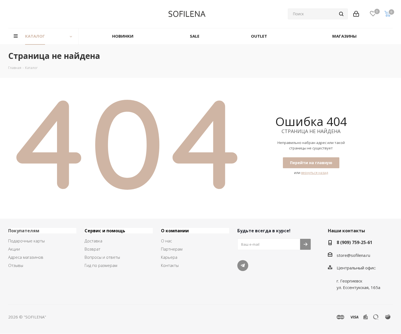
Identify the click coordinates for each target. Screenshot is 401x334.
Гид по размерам (101, 265)
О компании (175, 230)
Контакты (170, 265)
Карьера (169, 257)
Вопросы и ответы (102, 257)
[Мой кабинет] (356, 14)
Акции (14, 249)
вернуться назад (314, 172)
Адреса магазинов (25, 257)
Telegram (242, 265)
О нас (166, 240)
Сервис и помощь (105, 230)
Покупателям (23, 230)
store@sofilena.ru (353, 255)
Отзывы (15, 265)
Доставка (93, 240)
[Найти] (341, 13)
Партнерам (171, 249)
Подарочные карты (26, 240)
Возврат (92, 249)
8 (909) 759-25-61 (354, 242)
